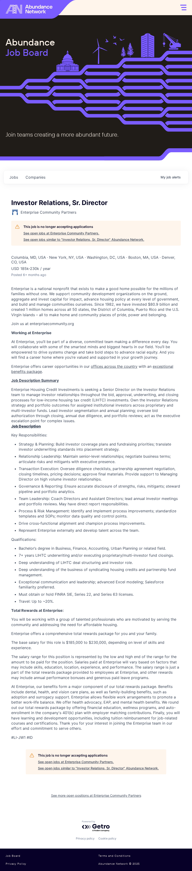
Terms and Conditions (114, 855)
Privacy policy (85, 838)
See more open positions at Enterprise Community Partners (96, 795)
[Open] (183, 7)
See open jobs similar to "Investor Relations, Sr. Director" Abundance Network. (83, 239)
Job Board (13, 855)
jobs (13, 177)
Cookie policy (107, 838)
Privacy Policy (16, 863)
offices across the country (114, 366)
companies (35, 177)
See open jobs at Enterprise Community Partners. (61, 233)
